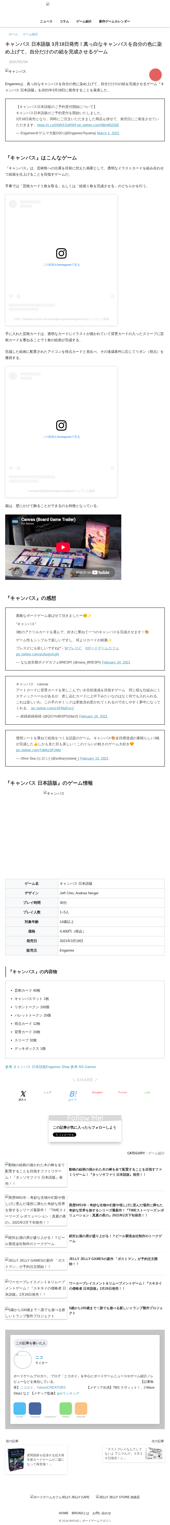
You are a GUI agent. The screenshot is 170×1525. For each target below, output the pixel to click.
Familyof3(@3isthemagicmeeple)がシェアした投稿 (61, 490)
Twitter (19, 1416)
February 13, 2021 (94, 758)
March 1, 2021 (108, 133)
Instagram (50, 1416)
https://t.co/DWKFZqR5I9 (56, 125)
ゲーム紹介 (84, 21)
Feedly (65, 1416)
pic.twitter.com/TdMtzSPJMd (38, 750)
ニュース (46, 21)
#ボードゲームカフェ (102, 648)
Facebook (35, 1416)
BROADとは (80, 1513)
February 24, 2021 (116, 662)
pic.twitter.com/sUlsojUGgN (37, 654)
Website (81, 1416)
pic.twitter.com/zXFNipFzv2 (52, 708)
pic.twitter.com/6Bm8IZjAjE (98, 125)
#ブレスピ (74, 648)
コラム (64, 21)
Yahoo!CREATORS (51, 1387)
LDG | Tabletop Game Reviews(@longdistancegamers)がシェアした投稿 (61, 319)
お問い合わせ (101, 1513)
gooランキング (68, 1393)
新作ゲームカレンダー (114, 21)
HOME (63, 1513)
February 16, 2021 (93, 716)
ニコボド (26, 1387)
